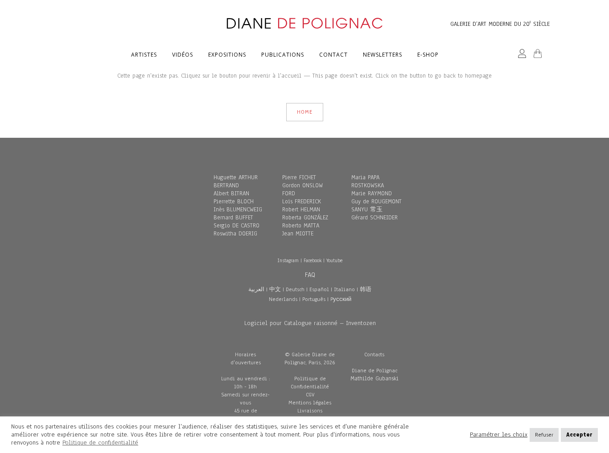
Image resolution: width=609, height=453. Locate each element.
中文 (275, 289)
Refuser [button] (544, 434)
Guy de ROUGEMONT (376, 202)
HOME (305, 111)
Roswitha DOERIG (235, 234)
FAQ (310, 274)
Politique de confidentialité (100, 442)
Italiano (344, 289)
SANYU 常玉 (367, 210)
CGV (310, 394)
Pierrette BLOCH (234, 202)
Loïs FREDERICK (301, 202)
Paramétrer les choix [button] (498, 435)
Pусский (340, 299)
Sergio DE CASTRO (236, 226)
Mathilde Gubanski (374, 379)
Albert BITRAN (231, 193)
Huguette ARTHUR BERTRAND (236, 181)
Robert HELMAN (301, 210)
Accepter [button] (579, 434)
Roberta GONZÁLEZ (305, 218)
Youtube (334, 260)
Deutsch (295, 289)
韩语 (365, 289)
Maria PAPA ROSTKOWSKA (367, 181)
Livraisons (309, 410)
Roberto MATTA (300, 226)
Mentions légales (309, 402)
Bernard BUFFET (233, 218)
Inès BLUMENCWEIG (238, 210)
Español (319, 289)
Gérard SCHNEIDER (374, 218)
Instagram (288, 260)
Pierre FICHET (299, 177)
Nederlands (283, 299)
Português (313, 299)
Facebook (312, 260)
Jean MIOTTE (297, 234)
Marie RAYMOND (371, 193)
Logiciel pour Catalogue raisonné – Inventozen (310, 323)
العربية (256, 289)
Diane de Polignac (374, 370)
